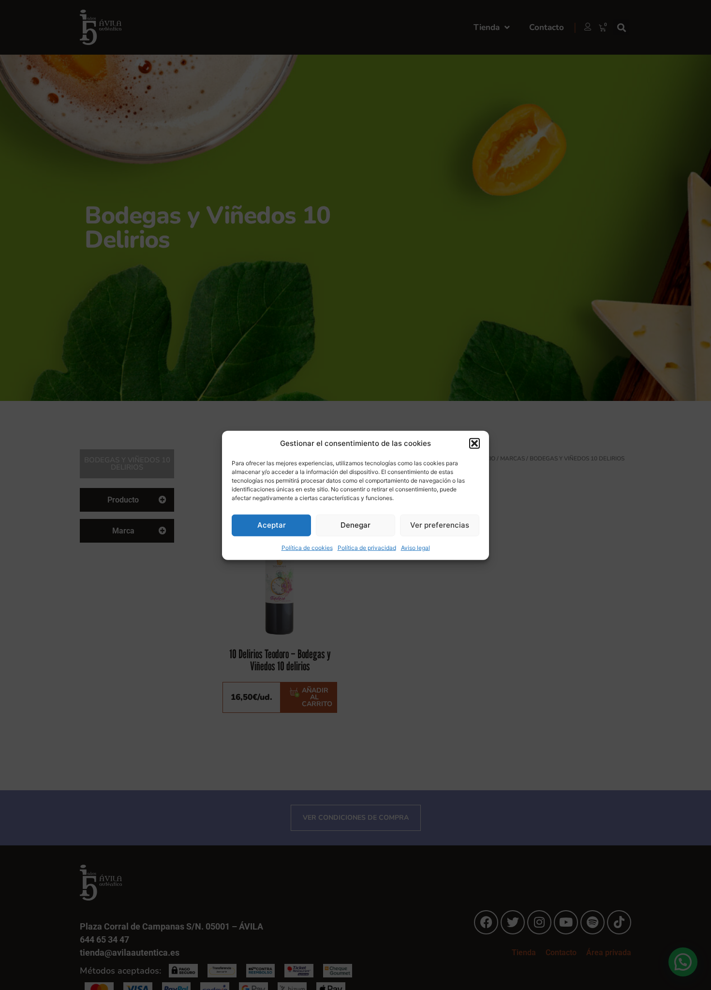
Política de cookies (307, 547)
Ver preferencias (439, 524)
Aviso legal (415, 547)
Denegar (355, 524)
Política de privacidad (367, 547)
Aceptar (271, 524)
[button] (474, 443)
